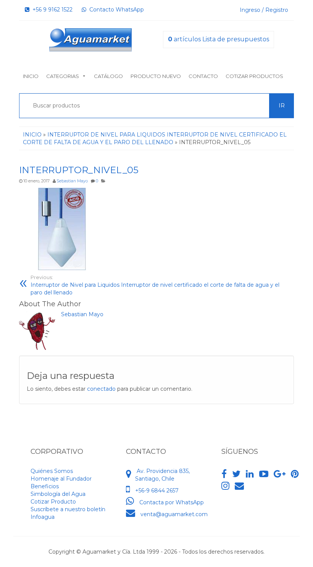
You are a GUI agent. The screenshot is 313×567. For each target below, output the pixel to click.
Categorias (62, 76)
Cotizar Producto (53, 501)
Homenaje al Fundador (61, 478)
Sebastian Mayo (72, 181)
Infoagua (43, 516)
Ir (282, 105)
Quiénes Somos (52, 471)
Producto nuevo (156, 76)
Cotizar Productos (254, 76)
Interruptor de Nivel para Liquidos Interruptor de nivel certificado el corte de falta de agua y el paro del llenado (155, 285)
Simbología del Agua (58, 494)
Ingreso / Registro (264, 9)
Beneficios (45, 486)
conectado (101, 388)
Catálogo (108, 76)
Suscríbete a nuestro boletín (68, 509)
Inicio (31, 76)
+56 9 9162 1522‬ (51, 9)
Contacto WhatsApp (115, 9)
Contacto (203, 76)
